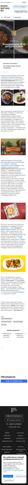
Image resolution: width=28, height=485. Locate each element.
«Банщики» (20, 292)
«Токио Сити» (5, 77)
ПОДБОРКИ (7, 438)
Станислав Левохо (6, 321)
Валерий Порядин (18, 321)
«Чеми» (22, 239)
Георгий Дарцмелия (6, 318)
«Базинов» (17, 165)
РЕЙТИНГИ (7, 435)
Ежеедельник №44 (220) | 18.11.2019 (7, 335)
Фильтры (17, 17)
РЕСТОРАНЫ (20, 433)
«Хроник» (7, 164)
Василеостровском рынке (8, 229)
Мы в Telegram (21, 6)
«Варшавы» (13, 164)
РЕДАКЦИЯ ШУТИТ (7, 441)
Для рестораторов (7, 449)
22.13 (22, 280)
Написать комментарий (14, 381)
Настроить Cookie (21, 476)
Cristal (20, 79)
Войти (24, 2)
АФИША (7, 433)
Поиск (8, 17)
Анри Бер (3, 324)
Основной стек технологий (21, 454)
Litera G (17, 239)
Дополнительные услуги (21, 450)
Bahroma (12, 77)
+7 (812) (14, 427)
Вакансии (6, 452)
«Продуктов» (5, 165)
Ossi (15, 167)
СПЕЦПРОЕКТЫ (20, 438)
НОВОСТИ (20, 435)
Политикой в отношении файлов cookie (13, 471)
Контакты (21, 446)
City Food (15, 279)
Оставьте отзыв (20, 441)
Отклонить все (8, 480)
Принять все (8, 476)
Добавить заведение (15, 424)
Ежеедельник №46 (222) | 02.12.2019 (19, 335)
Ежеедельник (14, 41)
